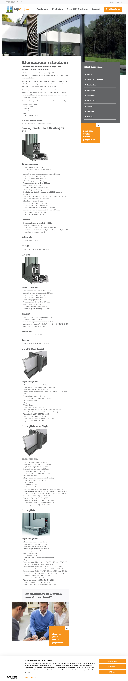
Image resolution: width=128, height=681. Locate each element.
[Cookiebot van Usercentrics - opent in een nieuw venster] (12, 677)
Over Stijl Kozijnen (77, 9)
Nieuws (119, 2)
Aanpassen (111, 666)
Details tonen (29, 677)
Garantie (91, 96)
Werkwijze (91, 101)
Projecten (57, 9)
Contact (110, 2)
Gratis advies (113, 9)
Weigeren (112, 672)
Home (89, 74)
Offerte (90, 117)
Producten (42, 9)
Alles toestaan (112, 661)
